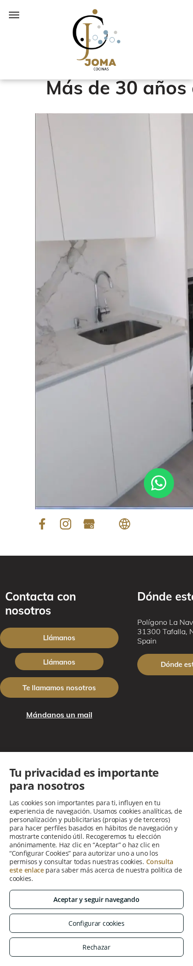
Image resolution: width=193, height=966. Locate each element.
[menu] (14, 15)
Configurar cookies (96, 923)
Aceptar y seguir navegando (96, 899)
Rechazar (96, 947)
